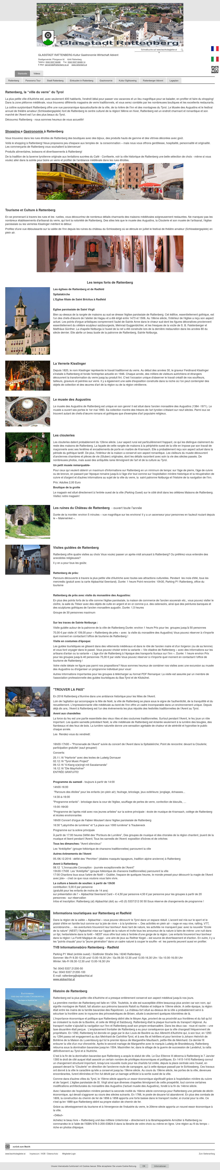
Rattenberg (13, 80)
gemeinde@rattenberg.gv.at (57, 64)
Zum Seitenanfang (207, 1153)
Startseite (22, 73)
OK (143, 1166)
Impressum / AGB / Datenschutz (44, 1153)
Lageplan (174, 80)
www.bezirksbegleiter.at (15, 1153)
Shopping (13, 131)
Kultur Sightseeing (127, 80)
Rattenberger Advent (153, 80)
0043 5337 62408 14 (76, 62)
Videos (37, 73)
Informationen (160, 1166)
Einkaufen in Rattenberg (81, 80)
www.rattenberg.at (79, 64)
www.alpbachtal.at (64, 979)
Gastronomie (106, 80)
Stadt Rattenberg (55, 80)
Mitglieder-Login (69, 1153)
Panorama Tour (33, 80)
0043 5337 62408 (53, 62)
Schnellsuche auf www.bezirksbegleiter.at (159, 49)
